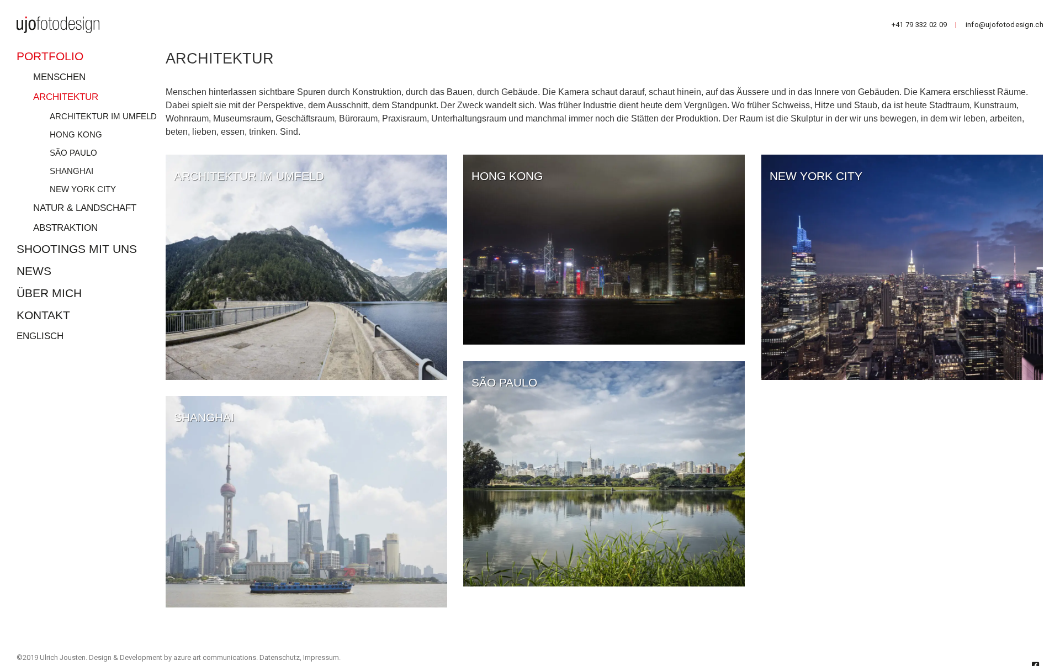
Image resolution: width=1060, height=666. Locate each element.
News (34, 271)
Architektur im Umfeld (103, 116)
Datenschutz (279, 657)
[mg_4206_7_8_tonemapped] (604, 250)
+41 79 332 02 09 (919, 24)
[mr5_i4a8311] (902, 267)
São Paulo (73, 152)
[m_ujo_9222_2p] (306, 267)
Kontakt (43, 315)
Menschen (59, 77)
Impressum (321, 657)
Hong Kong (76, 134)
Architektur (65, 97)
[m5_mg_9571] (306, 501)
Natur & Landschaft (84, 208)
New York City (83, 189)
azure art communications (214, 657)
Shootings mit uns (77, 248)
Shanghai (71, 171)
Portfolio (50, 56)
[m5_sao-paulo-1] (604, 473)
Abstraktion (65, 228)
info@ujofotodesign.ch (1004, 24)
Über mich (49, 293)
